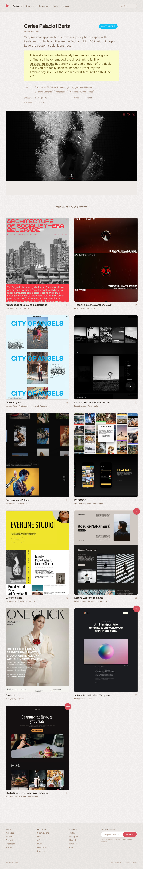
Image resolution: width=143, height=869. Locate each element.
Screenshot (107, 26)
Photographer (61, 92)
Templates (10, 840)
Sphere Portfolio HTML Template (92, 695)
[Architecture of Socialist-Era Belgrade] (37, 260)
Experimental (79, 406)
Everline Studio (14, 597)
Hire (39, 836)
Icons (70, 87)
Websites (10, 833)
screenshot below (42, 63)
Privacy (127, 862)
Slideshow (74, 92)
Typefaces (10, 844)
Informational (12, 308)
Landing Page (11, 406)
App (75, 503)
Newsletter (42, 847)
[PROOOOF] (105, 455)
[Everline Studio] (37, 552)
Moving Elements (44, 92)
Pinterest (73, 844)
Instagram (73, 836)
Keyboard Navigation (85, 87)
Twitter (72, 833)
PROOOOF (80, 500)
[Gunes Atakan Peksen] (37, 455)
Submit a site (43, 833)
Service (32, 601)
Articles (9, 847)
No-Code (91, 601)
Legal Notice (115, 862)
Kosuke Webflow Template (88, 597)
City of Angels (13, 402)
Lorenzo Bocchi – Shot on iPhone (92, 402)
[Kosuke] (105, 552)
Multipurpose (79, 601)
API (38, 840)
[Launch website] (67, 305)
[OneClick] (37, 650)
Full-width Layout (57, 87)
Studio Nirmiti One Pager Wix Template (27, 793)
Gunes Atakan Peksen (17, 500)
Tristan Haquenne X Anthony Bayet (93, 304)
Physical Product (39, 406)
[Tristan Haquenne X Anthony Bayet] (105, 260)
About (135, 862)
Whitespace (87, 92)
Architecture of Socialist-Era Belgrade (26, 304)
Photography (41, 98)
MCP (39, 844)
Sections (9, 836)
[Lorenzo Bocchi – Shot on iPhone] (105, 357)
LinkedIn (73, 840)
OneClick (11, 695)
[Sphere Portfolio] (105, 650)
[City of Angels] (37, 357)
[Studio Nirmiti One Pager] (37, 748)
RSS (71, 847)
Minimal (88, 98)
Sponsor (41, 851)
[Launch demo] (136, 597)
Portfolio (91, 308)
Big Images (41, 87)
